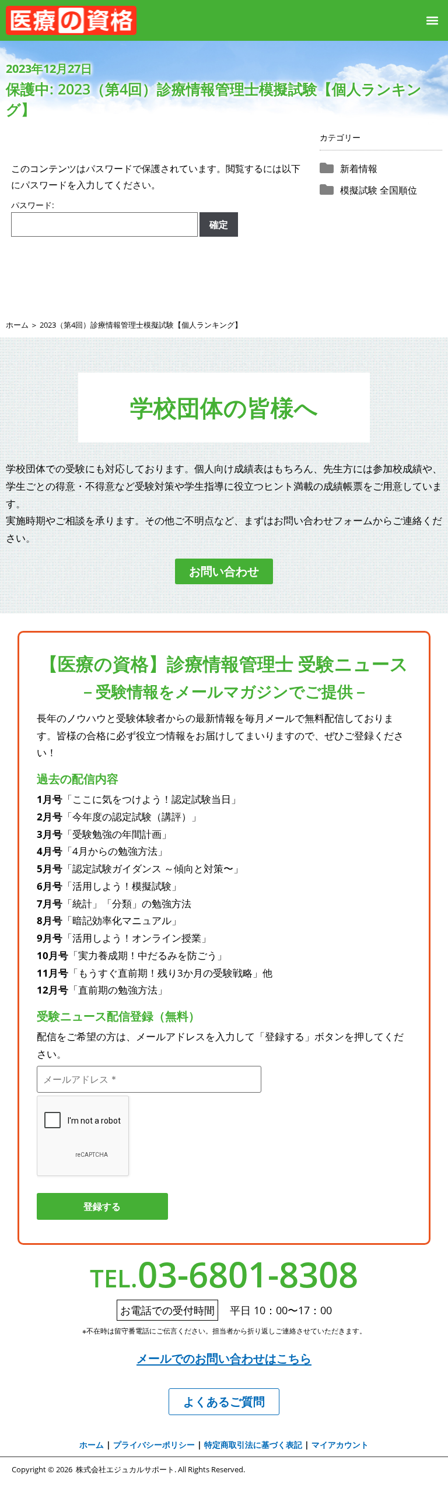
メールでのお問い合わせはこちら (224, 1358)
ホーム (17, 325)
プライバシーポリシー (154, 1444)
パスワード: (32, 205)
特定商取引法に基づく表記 (253, 1444)
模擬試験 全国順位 (378, 190)
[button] (432, 20)
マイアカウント (340, 1444)
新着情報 (358, 168)
